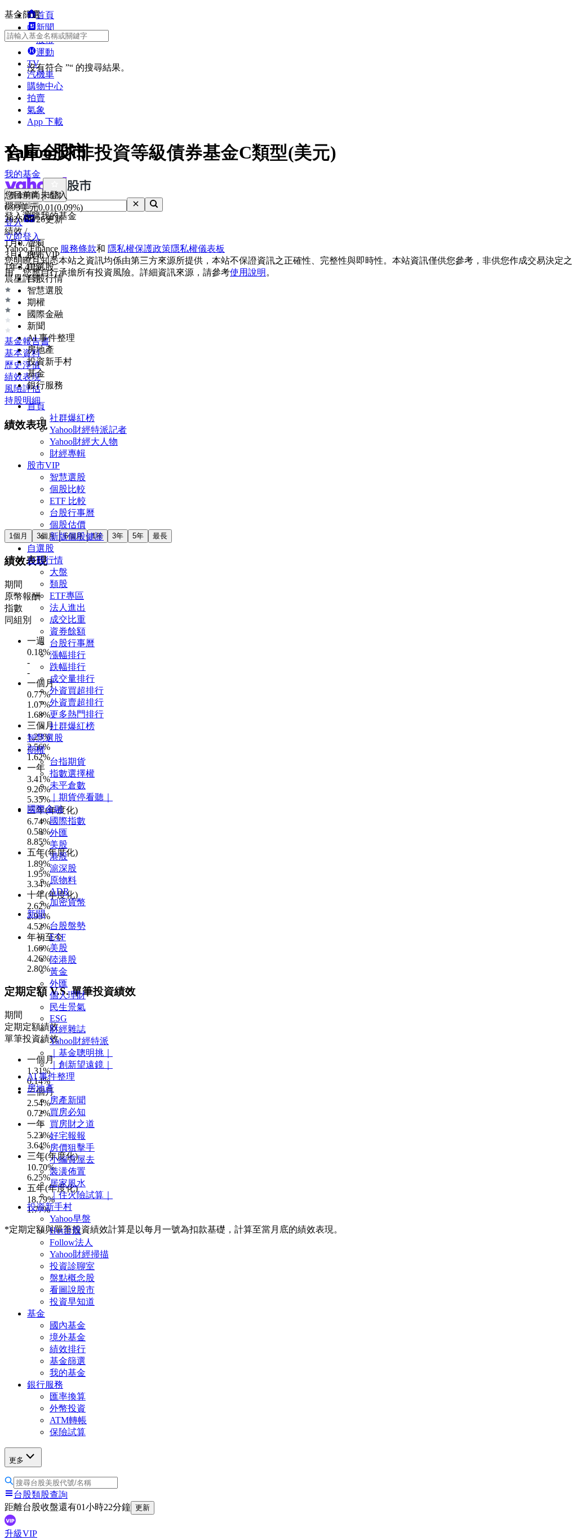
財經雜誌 (68, 1029)
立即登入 (23, 237)
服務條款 (78, 248)
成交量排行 (72, 678)
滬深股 (63, 868)
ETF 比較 (68, 501)
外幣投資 (68, 1408)
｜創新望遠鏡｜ (81, 1064)
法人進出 (68, 607)
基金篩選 (68, 1361)
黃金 (59, 971)
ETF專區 (67, 595)
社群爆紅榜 (72, 418)
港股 (59, 856)
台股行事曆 (72, 512)
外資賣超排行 (77, 702)
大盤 (59, 572)
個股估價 (68, 524)
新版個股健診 (77, 536)
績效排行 (68, 1349)
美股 (59, 844)
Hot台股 (65, 1230)
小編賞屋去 (72, 1159)
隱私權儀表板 (198, 248)
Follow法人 (71, 1242)
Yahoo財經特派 (79, 1041)
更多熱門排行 (77, 714)
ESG (58, 1018)
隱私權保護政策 (139, 248)
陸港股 (63, 959)
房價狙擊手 (72, 1147)
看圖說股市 (72, 1290)
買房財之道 (72, 1124)
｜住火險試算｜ (81, 1195)
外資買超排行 (77, 690)
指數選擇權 (72, 773)
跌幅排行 (68, 667)
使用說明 (248, 272)
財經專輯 (68, 453)
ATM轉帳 (68, 1420)
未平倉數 (68, 785)
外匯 (59, 832)
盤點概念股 (72, 1278)
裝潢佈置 (68, 1171)
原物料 (63, 880)
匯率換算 (68, 1396)
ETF (58, 937)
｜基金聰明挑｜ (81, 1053)
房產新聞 (68, 1100)
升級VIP (21, 1533)
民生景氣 (68, 1007)
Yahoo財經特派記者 (88, 430)
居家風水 (68, 1183)
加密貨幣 (68, 902)
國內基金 (68, 1325)
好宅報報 (68, 1135)
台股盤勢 (68, 926)
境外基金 (68, 1337)
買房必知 (68, 1112)
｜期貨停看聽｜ (81, 797)
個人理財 (68, 995)
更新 (142, 1507)
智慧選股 (68, 477)
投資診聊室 (72, 1266)
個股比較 (68, 489)
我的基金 (68, 1372)
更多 (16, 1460)
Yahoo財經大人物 (84, 441)
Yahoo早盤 (70, 1218)
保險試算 (68, 1432)
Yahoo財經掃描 (79, 1254)
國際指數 (68, 821)
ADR (59, 891)
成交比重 (68, 619)
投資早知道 (72, 1301)
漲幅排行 (68, 655)
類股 (59, 584)
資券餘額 (68, 631)
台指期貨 (68, 761)
